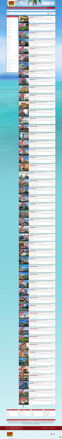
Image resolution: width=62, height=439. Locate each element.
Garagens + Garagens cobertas (11, 60)
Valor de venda (9, 37)
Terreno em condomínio (22, 415)
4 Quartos (33, 414)
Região (8, 26)
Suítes (8, 55)
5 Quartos (33, 415)
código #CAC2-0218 (25, 421)
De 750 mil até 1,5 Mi (46, 414)
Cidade (8, 23)
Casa (20, 413)
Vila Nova (8, 415)
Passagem (8, 414)
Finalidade (8, 34)
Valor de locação (9, 41)
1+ (8, 53)
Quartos (8, 52)
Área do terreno (9, 48)
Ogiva (7, 413)
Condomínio (8, 31)
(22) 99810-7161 (51, 2)
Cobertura (21, 414)
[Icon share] (32, 3)
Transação (8, 18)
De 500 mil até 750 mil (47, 413)
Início (8, 10)
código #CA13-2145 (37, 421)
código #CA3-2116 (16, 421)
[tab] (12, 16)
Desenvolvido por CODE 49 (52, 438)
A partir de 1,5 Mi (46, 415)
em (31, 421)
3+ (13, 53)
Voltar (54, 10)
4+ (16, 53)
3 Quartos (33, 413)
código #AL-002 (50, 421)
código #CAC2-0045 (10, 421)
